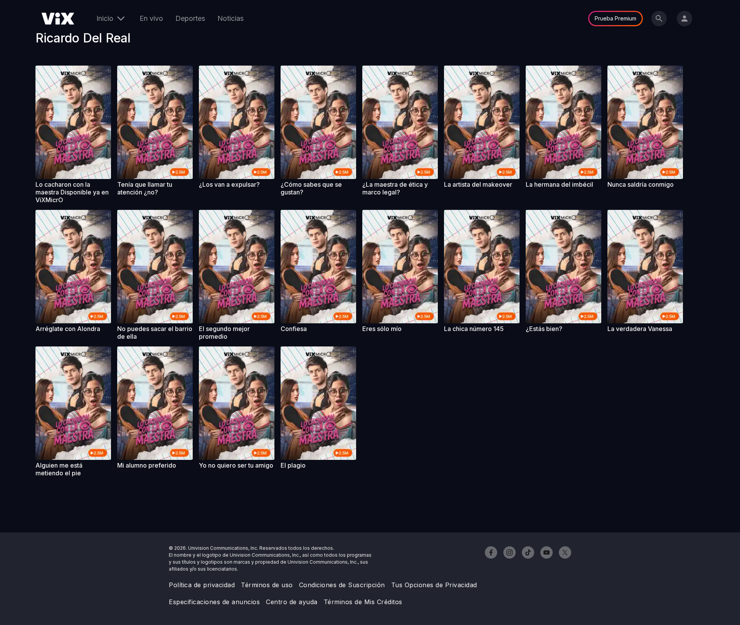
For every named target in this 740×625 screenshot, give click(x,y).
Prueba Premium (615, 18)
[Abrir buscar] (659, 18)
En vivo (151, 18)
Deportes (190, 18)
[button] (73, 122)
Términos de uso (267, 585)
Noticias (230, 18)
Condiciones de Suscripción (342, 585)
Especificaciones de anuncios (214, 602)
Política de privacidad (202, 585)
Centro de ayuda (292, 602)
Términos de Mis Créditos (363, 602)
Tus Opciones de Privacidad (434, 585)
